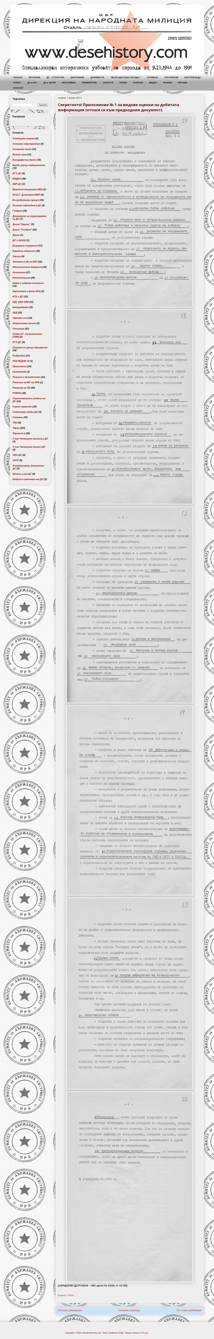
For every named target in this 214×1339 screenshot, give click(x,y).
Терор (16, 428)
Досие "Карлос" (22, 224)
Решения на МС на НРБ (26, 382)
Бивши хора (19, 154)
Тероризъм (19, 433)
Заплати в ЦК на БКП (25, 261)
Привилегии (20, 366)
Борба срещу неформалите (29, 165)
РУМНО (17, 82)
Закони (17, 256)
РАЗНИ (123, 82)
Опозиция (18, 328)
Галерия (17, 210)
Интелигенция (21, 277)
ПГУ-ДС (17, 342)
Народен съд (20, 318)
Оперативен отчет (24, 323)
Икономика (19, 272)
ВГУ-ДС (17, 173)
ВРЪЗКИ (182, 82)
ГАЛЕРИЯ (138, 82)
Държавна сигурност (25, 245)
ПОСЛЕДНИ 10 (21, 361)
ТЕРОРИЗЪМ (171, 77)
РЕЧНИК (167, 82)
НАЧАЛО (17, 77)
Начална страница (129, 1310)
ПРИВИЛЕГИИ (89, 82)
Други (16, 235)
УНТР (16, 460)
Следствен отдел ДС (25, 412)
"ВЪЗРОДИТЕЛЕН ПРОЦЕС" (125, 77)
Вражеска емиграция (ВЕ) (27, 189)
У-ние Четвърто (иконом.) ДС (30, 438)
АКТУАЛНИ (34, 77)
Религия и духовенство (26, 377)
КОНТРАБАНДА (192, 77)
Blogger (145, 1333)
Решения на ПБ (21, 387)
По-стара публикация (189, 1310)
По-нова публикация (70, 1310)
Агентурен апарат (24, 138)
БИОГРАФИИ (77, 77)
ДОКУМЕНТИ (97, 77)
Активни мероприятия (26, 143)
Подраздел (19, 355)
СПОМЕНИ (152, 77)
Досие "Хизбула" (22, 229)
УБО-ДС (17, 455)
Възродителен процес (26, 200)
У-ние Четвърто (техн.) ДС (29, 446)
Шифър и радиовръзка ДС (28, 479)
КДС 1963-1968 (21, 302)
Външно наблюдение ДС (27, 205)
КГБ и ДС (18, 296)
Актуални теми (22, 149)
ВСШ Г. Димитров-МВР (26, 194)
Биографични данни (24, 159)
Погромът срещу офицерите (30, 347)
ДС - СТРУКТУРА (55, 77)
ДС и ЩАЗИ (49, 82)
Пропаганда (19, 371)
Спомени (18, 417)
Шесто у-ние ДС (22, 473)
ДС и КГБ (32, 82)
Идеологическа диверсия (27, 267)
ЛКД (15, 312)
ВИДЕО (153, 82)
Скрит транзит (22, 406)
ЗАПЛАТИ (108, 82)
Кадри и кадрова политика (28, 283)
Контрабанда (20, 307)
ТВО (15, 422)
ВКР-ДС (17, 184)
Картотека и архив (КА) (27, 291)
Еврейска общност (24, 251)
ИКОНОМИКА (69, 82)
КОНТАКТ (18, 88)
